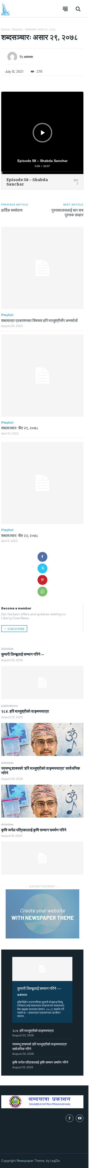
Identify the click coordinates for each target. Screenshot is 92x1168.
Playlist (17, 29)
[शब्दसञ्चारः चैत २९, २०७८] (42, 375)
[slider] (42, 173)
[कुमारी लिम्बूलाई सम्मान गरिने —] (42, 682)
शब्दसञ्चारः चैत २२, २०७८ (19, 535)
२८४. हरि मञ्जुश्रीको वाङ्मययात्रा (25, 711)
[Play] (43, 132)
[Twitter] (42, 568)
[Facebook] (42, 557)
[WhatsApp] (42, 591)
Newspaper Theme (30, 1160)
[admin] (13, 57)
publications (9, 705)
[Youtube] (79, 1118)
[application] (42, 133)
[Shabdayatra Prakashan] (5, 8)
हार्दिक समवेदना (12, 210)
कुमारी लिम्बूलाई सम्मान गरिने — (22, 654)
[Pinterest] (42, 580)
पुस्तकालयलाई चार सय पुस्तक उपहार (67, 212)
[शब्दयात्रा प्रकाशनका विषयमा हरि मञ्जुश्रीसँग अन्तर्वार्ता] (42, 268)
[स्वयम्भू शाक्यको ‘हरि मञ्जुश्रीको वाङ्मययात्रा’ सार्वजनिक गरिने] (42, 801)
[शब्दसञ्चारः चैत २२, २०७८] (42, 483)
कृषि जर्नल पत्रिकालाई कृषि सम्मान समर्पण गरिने (33, 829)
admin (22, 994)
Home (5, 29)
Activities (7, 648)
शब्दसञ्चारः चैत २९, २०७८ (19, 427)
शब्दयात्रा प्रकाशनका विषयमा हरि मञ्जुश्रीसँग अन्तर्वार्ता (39, 320)
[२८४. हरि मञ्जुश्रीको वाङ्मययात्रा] (42, 739)
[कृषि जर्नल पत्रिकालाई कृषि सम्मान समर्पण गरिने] (42, 858)
